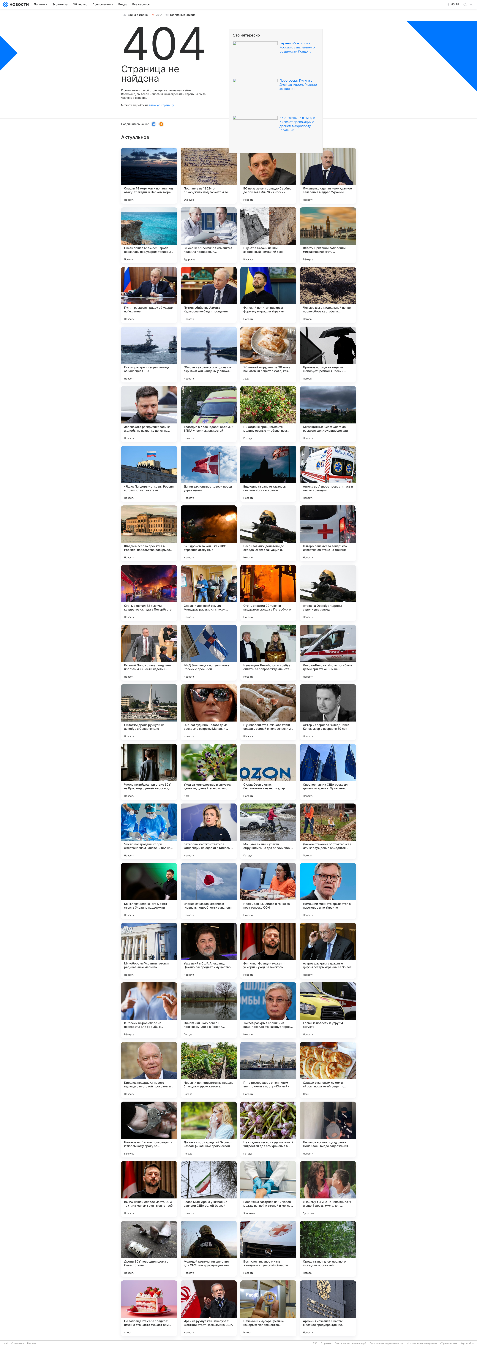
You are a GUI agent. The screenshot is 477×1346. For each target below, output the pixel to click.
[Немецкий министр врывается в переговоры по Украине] (328, 891)
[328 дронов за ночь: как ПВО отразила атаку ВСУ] (209, 533)
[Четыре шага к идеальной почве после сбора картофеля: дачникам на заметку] (328, 295)
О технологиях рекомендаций (350, 1343)
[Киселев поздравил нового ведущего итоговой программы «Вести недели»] (149, 1070)
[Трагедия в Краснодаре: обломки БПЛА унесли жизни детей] (209, 414)
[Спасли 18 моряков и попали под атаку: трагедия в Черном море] (149, 176)
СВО (159, 15)
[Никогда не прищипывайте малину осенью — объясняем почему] (268, 414)
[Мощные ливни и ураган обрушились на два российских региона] (268, 831)
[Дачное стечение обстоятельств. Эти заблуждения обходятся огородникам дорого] (328, 831)
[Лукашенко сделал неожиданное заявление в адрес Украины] (328, 176)
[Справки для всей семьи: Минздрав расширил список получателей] (209, 593)
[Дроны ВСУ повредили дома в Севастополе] (149, 1249)
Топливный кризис (182, 15)
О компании (17, 1343)
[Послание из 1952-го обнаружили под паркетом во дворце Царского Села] (209, 176)
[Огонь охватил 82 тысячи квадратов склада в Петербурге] (149, 593)
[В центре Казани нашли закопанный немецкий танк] (268, 235)
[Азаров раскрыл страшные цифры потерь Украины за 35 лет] (328, 951)
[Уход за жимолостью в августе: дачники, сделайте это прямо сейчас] (209, 772)
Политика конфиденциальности (387, 1343)
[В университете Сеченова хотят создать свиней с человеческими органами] (268, 712)
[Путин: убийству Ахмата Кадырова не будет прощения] (209, 295)
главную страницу (161, 105)
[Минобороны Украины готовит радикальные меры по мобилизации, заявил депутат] (149, 951)
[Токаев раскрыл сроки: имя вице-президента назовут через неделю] (268, 1010)
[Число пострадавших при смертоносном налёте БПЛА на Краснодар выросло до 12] (149, 831)
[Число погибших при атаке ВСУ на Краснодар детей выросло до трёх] (149, 772)
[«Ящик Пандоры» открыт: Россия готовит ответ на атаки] (149, 474)
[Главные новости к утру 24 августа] (328, 1010)
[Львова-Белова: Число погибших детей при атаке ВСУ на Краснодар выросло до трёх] (328, 653)
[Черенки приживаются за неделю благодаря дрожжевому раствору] (209, 1070)
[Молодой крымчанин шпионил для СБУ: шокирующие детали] (209, 1249)
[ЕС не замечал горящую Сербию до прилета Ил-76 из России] (268, 176)
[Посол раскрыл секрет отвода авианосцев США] (149, 354)
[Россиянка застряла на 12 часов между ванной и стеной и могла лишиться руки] (268, 1189)
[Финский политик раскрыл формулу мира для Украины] (268, 295)
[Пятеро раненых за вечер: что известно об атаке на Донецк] (328, 533)
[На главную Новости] (18, 4)
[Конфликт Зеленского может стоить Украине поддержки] (149, 891)
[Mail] (5, 4)
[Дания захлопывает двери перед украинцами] (209, 474)
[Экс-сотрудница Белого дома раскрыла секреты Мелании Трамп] (209, 712)
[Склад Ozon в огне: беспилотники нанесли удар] (268, 772)
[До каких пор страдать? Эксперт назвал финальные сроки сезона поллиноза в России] (209, 1129)
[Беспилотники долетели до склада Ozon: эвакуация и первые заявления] (268, 533)
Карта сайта (467, 1343)
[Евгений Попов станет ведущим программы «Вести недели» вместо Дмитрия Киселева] (149, 653)
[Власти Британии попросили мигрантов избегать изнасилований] (328, 235)
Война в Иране (137, 15)
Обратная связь (448, 1343)
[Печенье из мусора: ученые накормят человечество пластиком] (268, 1308)
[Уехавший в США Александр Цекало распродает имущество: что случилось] (209, 951)
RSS (315, 1343)
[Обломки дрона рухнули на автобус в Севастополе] (149, 712)
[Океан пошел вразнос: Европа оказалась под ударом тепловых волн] (149, 235)
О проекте (326, 1343)
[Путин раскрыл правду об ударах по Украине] (149, 295)
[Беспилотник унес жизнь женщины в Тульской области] (268, 1249)
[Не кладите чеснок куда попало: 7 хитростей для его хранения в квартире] (268, 1129)
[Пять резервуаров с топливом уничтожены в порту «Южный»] (268, 1070)
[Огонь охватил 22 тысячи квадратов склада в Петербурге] (268, 593)
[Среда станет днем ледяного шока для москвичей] (328, 1249)
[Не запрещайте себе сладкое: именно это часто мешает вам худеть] (149, 1308)
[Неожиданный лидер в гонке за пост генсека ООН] (268, 891)
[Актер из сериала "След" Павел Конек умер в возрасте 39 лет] (328, 712)
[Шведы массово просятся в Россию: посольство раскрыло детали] (149, 533)
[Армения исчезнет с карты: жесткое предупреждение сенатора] (328, 1308)
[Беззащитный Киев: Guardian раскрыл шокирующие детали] (328, 414)
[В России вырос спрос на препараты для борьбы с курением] (149, 1010)
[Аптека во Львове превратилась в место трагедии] (328, 474)
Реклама (31, 1343)
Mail (6, 1343)
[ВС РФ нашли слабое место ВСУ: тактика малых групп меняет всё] (149, 1189)
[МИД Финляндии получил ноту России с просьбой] (209, 653)
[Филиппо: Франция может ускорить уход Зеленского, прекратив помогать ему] (268, 951)
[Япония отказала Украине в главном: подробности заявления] (209, 891)
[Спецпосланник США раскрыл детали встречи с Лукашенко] (328, 772)
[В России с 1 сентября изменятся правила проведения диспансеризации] (209, 235)
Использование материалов (422, 1343)
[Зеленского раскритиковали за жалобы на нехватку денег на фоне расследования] (149, 414)
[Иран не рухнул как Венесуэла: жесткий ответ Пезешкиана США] (209, 1308)
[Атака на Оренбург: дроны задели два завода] (328, 593)
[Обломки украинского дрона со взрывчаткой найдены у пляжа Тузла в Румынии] (209, 354)
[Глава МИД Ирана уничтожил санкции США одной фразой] (209, 1189)
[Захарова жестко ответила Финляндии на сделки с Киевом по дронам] (209, 831)
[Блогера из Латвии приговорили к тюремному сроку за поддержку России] (149, 1129)
